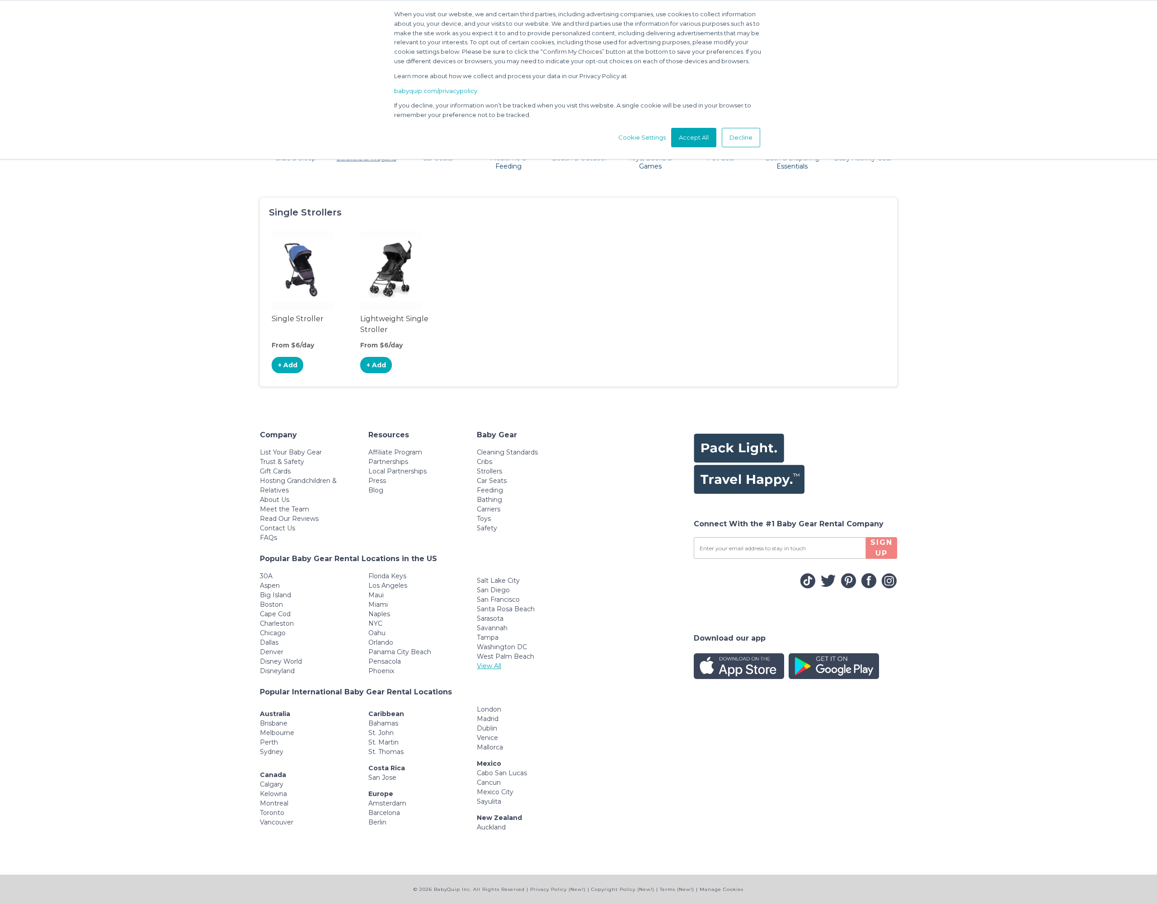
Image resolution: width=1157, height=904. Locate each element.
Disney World (281, 661)
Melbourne (277, 733)
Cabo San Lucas (502, 773)
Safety (487, 528)
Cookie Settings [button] (642, 137)
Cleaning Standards (507, 452)
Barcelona (384, 813)
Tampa (488, 637)
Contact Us (277, 528)
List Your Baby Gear (291, 452)
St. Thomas (386, 752)
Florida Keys (387, 576)
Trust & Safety (282, 462)
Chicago (273, 633)
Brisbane (273, 723)
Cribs (484, 462)
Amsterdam (387, 803)
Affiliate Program (395, 452)
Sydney (271, 752)
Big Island (275, 595)
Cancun (489, 782)
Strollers (489, 471)
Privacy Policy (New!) (558, 889)
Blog (375, 490)
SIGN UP (881, 547)
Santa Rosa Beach (506, 609)
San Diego (493, 590)
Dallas (269, 642)
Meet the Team (284, 509)
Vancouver (276, 822)
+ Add (287, 365)
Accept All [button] (694, 137)
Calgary (271, 784)
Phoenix (381, 671)
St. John (381, 733)
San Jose (382, 777)
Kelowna (273, 794)
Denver (271, 652)
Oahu (377, 633)
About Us (274, 500)
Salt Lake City (498, 580)
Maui (376, 595)
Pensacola (384, 661)
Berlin (377, 822)
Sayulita (489, 801)
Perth (269, 742)
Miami (378, 604)
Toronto (272, 813)
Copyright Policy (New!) (622, 889)
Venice (487, 738)
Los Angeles (387, 585)
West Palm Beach (505, 656)
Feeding (490, 490)
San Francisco (498, 599)
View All (489, 666)
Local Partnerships (397, 471)
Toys (484, 519)
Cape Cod (275, 614)
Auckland (491, 827)
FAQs (268, 538)
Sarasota (490, 618)
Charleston (277, 623)
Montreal (274, 803)
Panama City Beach (399, 652)
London (489, 709)
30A (266, 576)
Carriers (488, 509)
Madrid (488, 719)
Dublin (487, 728)
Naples (379, 614)
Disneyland (277, 671)
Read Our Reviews (289, 519)
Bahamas (383, 723)
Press (377, 481)
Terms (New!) (677, 889)
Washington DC (502, 647)
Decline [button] (741, 137)
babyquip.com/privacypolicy (435, 90)
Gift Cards (275, 471)
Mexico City (495, 792)
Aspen (270, 585)
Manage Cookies (721, 889)
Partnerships (388, 462)
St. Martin (383, 742)
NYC (375, 623)
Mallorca (490, 747)
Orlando (380, 642)
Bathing (489, 500)
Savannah (492, 628)
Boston (271, 604)
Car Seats (492, 481)
